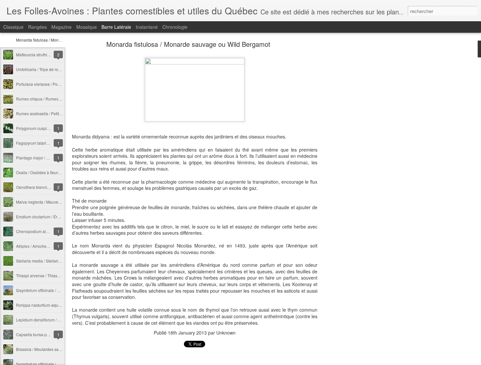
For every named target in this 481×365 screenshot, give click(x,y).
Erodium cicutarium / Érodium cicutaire (50, 216)
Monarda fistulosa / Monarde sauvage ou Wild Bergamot (188, 44)
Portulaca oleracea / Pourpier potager (49, 84)
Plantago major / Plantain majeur (45, 157)
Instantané (147, 27)
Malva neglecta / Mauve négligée (45, 202)
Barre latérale (116, 27)
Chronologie (174, 27)
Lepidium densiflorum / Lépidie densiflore (53, 319)
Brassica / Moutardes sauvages (44, 349)
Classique (13, 27)
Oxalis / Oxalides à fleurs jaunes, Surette (52, 172)
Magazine (61, 27)
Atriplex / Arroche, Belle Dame (42, 246)
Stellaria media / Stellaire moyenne (47, 261)
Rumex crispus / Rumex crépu (42, 98)
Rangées (37, 27)
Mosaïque (86, 27)
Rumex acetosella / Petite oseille (45, 113)
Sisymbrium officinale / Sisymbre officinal (52, 290)
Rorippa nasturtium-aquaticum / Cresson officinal (59, 305)
